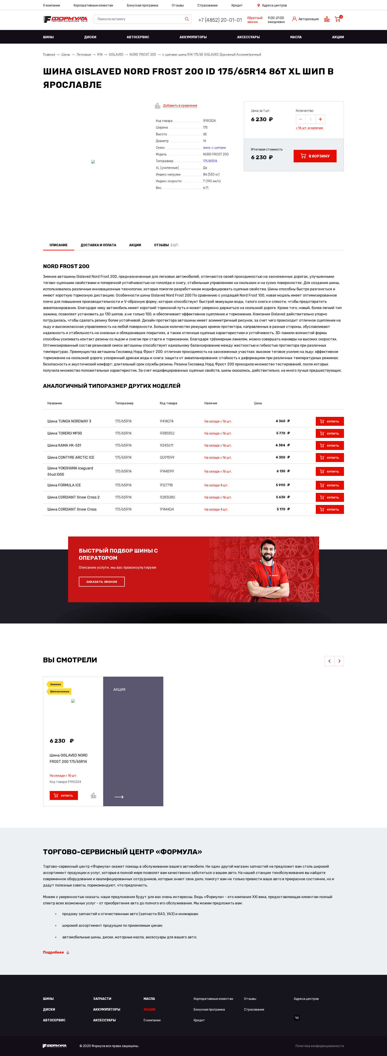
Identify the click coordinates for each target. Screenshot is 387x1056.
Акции (338, 37)
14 (204, 141)
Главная (49, 55)
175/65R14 (210, 161)
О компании (51, 5)
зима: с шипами (214, 148)
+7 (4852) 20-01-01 (220, 20)
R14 (100, 55)
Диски (90, 37)
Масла (296, 37)
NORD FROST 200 (143, 55)
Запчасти (102, 999)
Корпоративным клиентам (93, 5)
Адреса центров (274, 5)
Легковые (83, 55)
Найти (188, 19)
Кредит (237, 5)
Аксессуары (248, 37)
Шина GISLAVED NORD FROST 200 (69, 758)
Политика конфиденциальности (320, 1046)
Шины (48, 37)
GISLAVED (116, 55)
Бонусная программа (142, 5)
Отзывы (178, 5)
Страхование (208, 5)
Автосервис (138, 37)
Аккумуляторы (193, 37)
